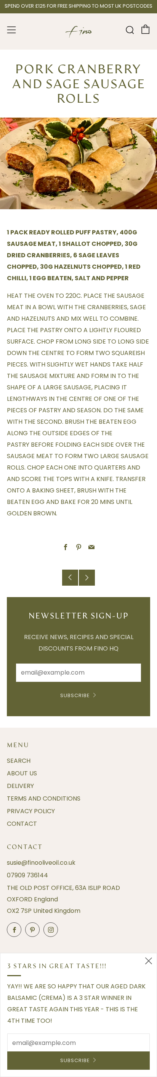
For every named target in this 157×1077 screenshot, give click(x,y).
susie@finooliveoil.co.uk (41, 862)
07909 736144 (27, 875)
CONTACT (22, 823)
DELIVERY (20, 786)
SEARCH (18, 760)
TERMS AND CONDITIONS (43, 798)
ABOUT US (22, 773)
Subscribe (75, 695)
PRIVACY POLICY (31, 811)
